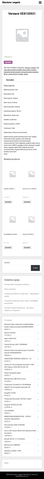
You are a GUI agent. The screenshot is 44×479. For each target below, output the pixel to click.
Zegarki (33, 68)
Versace (27, 68)
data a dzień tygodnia (29, 70)
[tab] (10, 80)
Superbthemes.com (22, 476)
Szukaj (7, 263)
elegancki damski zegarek (12, 72)
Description (10, 80)
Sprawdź (8, 62)
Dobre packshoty (10, 289)
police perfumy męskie (15, 74)
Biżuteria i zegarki (11, 2)
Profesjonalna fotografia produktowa (16, 284)
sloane (26, 74)
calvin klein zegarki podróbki (13, 70)
